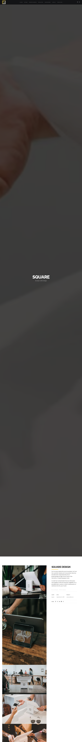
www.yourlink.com (70, 597)
